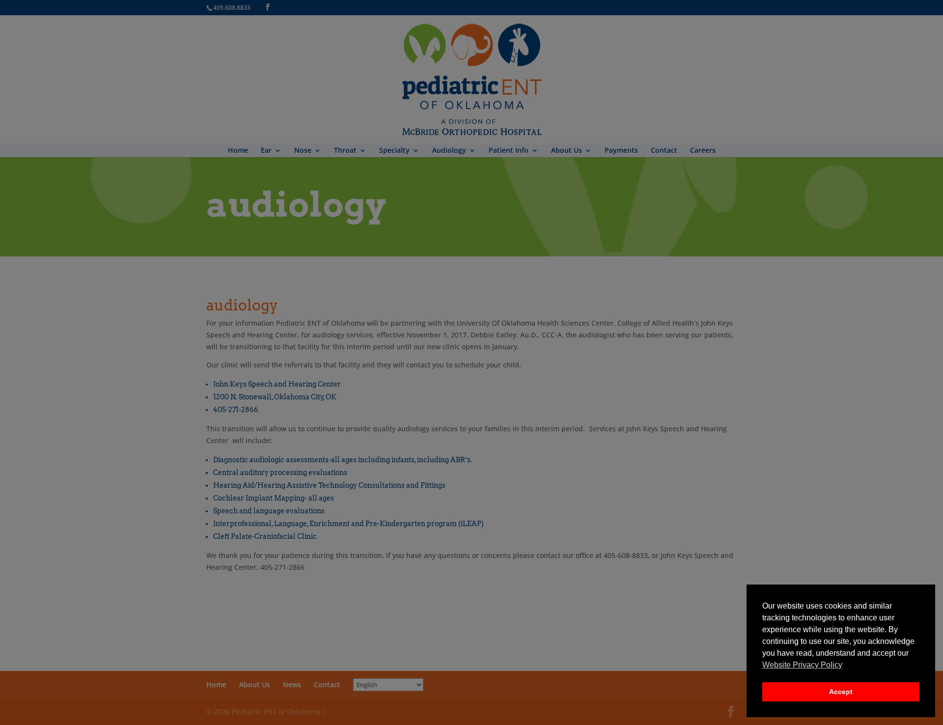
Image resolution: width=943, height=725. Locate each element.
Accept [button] (841, 692)
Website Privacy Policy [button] (802, 665)
